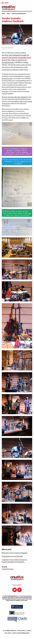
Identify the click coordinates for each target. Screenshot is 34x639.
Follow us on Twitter (14, 590)
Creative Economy (7, 569)
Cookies (28, 630)
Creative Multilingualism (8, 7)
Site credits (8, 633)
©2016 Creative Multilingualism (21, 633)
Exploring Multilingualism (19, 13)
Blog (8, 13)
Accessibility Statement (9, 630)
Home (3, 13)
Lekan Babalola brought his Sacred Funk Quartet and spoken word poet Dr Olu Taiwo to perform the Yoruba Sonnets (16, 59)
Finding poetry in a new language (12, 556)
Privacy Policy (21, 630)
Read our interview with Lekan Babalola (14, 97)
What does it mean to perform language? (14, 553)
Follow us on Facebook (19, 590)
